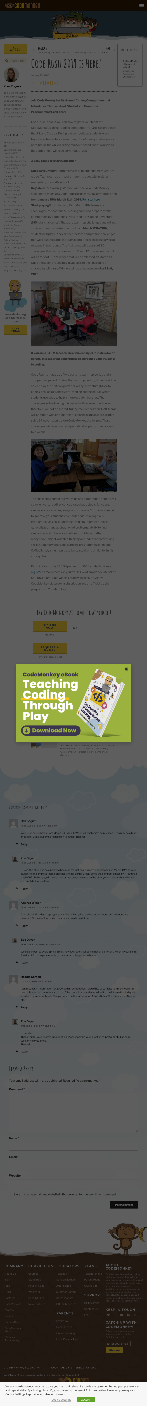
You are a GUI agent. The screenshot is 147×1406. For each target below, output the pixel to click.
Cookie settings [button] (61, 1399)
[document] (73, 703)
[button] (126, 669)
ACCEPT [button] (85, 1399)
